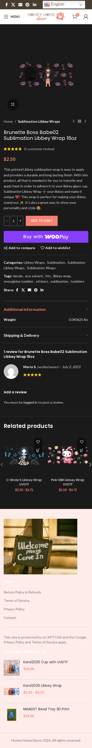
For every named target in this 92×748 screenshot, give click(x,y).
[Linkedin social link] (34, 4)
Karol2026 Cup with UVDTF (45, 662)
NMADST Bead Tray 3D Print (46, 709)
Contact (10, 617)
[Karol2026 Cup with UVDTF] (12, 668)
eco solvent (34, 276)
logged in (31, 402)
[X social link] (13, 4)
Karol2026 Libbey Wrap (42, 685)
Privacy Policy (14, 609)
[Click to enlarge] (12, 104)
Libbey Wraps (34, 262)
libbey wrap (62, 276)
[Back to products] (79, 121)
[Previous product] (74, 121)
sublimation (59, 281)
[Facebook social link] (7, 4)
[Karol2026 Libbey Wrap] (12, 691)
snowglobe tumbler (18, 281)
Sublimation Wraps (41, 268)
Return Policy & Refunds (22, 592)
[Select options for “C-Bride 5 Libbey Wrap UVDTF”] (38, 450)
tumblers (77, 281)
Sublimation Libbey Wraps (39, 121)
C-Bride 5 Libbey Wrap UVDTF (24, 482)
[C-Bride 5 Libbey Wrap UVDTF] (24, 455)
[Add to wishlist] (38, 441)
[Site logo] (46, 16)
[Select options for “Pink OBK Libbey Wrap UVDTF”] (81, 450)
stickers (42, 281)
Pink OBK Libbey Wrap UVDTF (67, 482)
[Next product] (85, 121)
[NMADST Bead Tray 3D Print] (12, 715)
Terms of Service (16, 600)
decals (18, 276)
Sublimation (56, 262)
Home (8, 121)
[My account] (86, 17)
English (57, 4)
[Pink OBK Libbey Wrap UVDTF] (68, 455)
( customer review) (39, 149)
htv (48, 276)
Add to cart (42, 221)
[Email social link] (20, 4)
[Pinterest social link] (27, 4)
